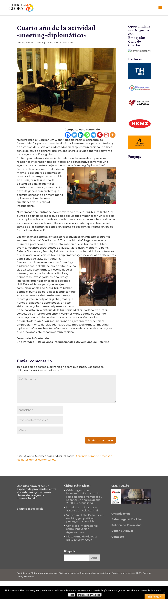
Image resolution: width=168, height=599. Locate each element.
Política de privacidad (89, 594)
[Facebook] (68, 135)
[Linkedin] (81, 135)
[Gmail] (106, 135)
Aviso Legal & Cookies (126, 519)
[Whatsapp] (87, 135)
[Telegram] (93, 135)
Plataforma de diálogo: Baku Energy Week (81, 538)
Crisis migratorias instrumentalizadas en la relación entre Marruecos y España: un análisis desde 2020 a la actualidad (84, 497)
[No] (164, 592)
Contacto (117, 536)
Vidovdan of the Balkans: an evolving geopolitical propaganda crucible (85, 518)
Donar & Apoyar (122, 530)
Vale (72, 594)
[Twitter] (74, 135)
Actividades (67, 42)
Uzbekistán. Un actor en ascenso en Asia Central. (82, 509)
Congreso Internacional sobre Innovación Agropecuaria (82, 529)
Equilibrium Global (32, 42)
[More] (113, 135)
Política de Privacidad (126, 525)
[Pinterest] (100, 135)
